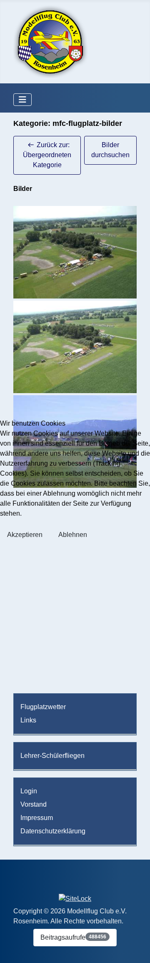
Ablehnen (72, 534)
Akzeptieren (24, 534)
